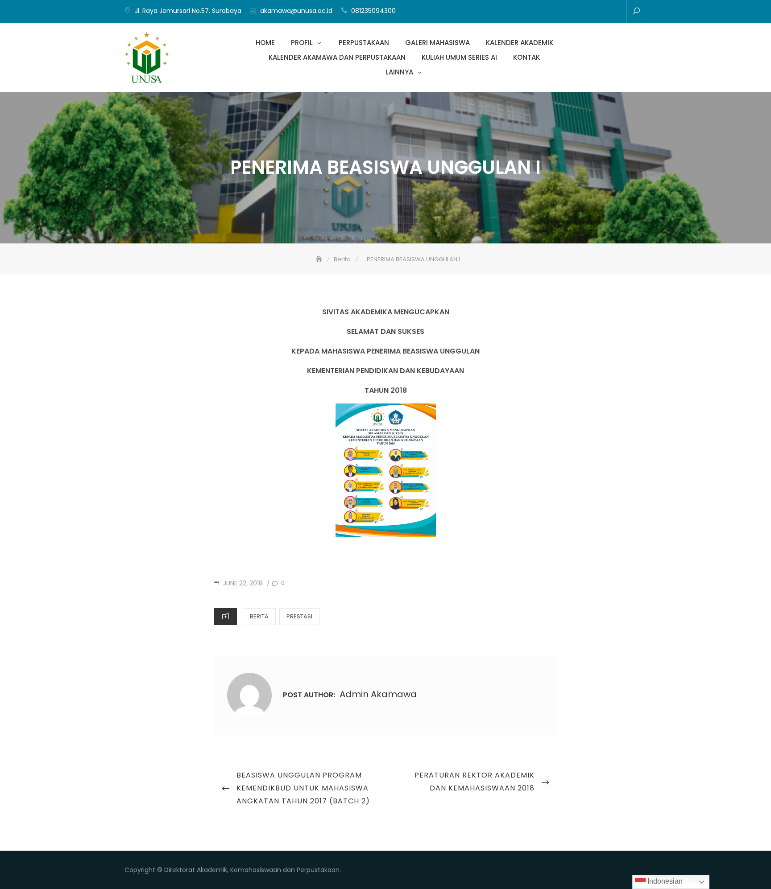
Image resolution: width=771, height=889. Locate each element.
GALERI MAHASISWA (547, 12)
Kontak (600, 12)
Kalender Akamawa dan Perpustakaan (573, 12)
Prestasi (299, 616)
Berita (259, 616)
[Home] (319, 259)
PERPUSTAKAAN (533, 12)
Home (507, 12)
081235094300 (373, 10)
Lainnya (614, 12)
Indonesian (664, 881)
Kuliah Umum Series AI (587, 12)
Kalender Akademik (560, 12)
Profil (520, 12)
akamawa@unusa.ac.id (296, 10)
